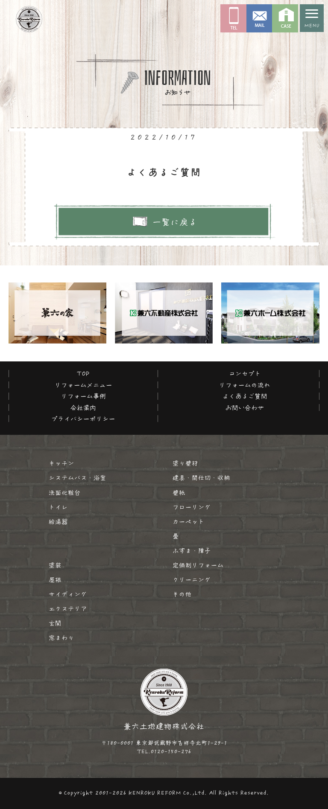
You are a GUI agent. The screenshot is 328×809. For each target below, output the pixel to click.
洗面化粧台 (65, 493)
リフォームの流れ (244, 385)
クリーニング (192, 580)
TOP (83, 373)
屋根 (55, 580)
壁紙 (179, 493)
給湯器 (58, 522)
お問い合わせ (245, 407)
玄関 (55, 623)
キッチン (61, 463)
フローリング (192, 507)
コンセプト (245, 373)
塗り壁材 (185, 463)
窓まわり (61, 638)
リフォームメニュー (83, 385)
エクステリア (68, 609)
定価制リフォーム (198, 565)
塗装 (55, 565)
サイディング (68, 594)
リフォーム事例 (83, 396)
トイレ (58, 507)
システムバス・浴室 (77, 478)
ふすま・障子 (192, 551)
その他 (182, 594)
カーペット (189, 522)
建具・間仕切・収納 (201, 478)
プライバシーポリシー (83, 419)
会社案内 (83, 407)
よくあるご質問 (245, 396)
